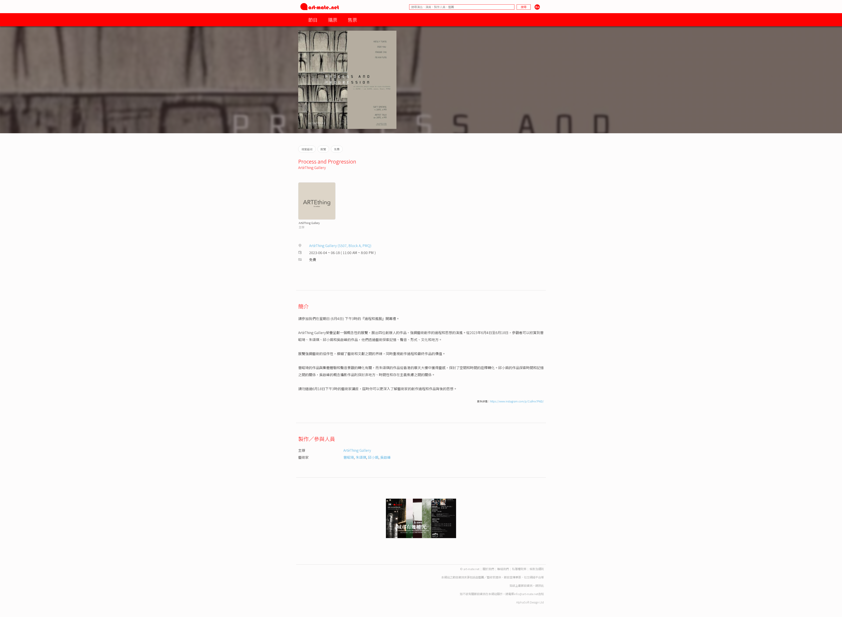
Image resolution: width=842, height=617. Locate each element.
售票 (352, 19)
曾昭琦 (348, 457)
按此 (541, 585)
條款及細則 (537, 569)
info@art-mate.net (526, 594)
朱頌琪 (361, 457)
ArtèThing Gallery (312, 167)
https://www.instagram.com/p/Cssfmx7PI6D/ (517, 401)
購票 (332, 19)
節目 (313, 19)
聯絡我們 (503, 569)
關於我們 (488, 569)
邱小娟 (373, 457)
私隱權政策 (519, 569)
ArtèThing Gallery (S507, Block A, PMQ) (340, 245)
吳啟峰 (385, 457)
